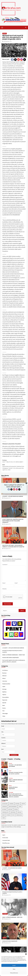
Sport (3, 705)
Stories (4, 708)
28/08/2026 (7, 498)
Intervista (4, 681)
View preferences (14, 972)
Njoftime (4, 691)
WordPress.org (5, 843)
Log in (3, 835)
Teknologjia (5, 713)
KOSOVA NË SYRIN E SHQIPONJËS (10, 657)
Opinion (4, 694)
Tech (3, 710)
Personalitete (5, 697)
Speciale (4, 702)
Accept (14, 965)
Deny (14, 969)
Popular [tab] (10, 759)
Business (4, 673)
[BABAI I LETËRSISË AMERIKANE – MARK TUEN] (4, 779)
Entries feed (5, 837)
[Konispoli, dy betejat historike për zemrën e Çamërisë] (4, 772)
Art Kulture (5, 670)
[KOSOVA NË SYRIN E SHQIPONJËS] (4, 787)
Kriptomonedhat (6, 683)
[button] (26, 954)
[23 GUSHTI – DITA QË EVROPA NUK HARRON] (4, 764)
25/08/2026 (7, 548)
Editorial (4, 33)
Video (3, 716)
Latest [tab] (4, 759)
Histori (4, 678)
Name (4, 583)
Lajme (3, 686)
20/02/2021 (7, 41)
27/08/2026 (7, 524)
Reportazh (4, 700)
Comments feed (6, 840)
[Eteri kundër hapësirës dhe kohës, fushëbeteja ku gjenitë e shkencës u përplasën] (4, 794)
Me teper (4, 689)
